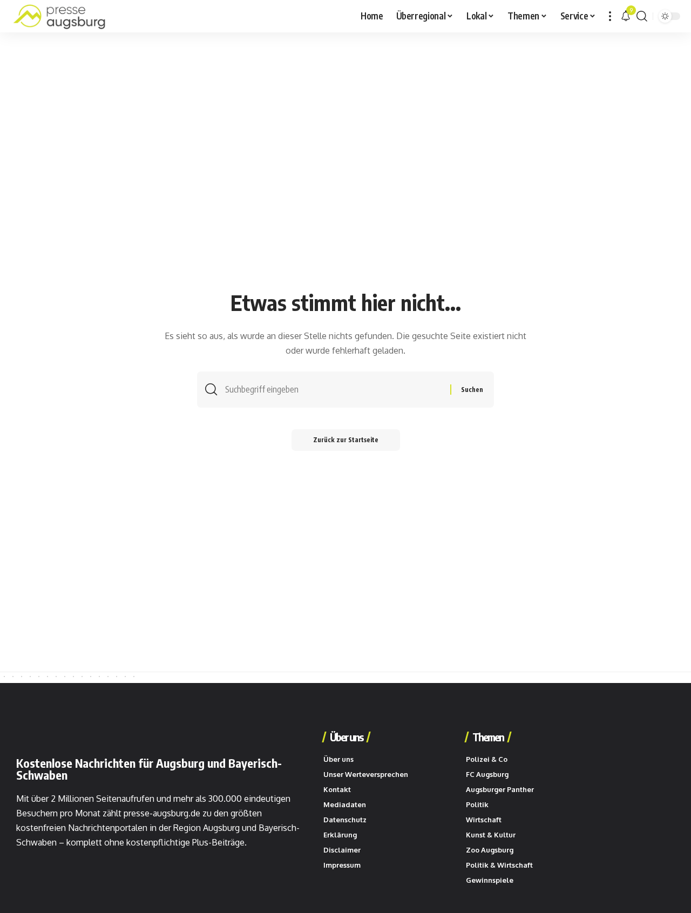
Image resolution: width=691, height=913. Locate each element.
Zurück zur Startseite (345, 440)
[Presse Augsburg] (59, 16)
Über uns (346, 737)
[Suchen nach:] (333, 389)
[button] (610, 16)
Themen (488, 737)
